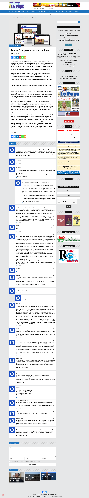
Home (10, 17)
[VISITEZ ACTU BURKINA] (68, 238)
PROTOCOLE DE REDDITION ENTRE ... (31, 477)
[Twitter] (15, 57)
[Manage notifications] (3, 495)
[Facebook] (12, 57)
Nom (69, 195)
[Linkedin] (17, 57)
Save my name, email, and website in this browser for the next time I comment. (26, 461)
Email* (68, 190)
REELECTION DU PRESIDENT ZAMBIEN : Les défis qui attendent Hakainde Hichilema (31, 14)
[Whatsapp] (22, 57)
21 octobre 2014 (15, 45)
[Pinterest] (20, 57)
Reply (54, 147)
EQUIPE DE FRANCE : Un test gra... (47, 476)
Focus (14, 17)
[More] (25, 57)
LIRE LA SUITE (69, 44)
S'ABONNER (69, 121)
